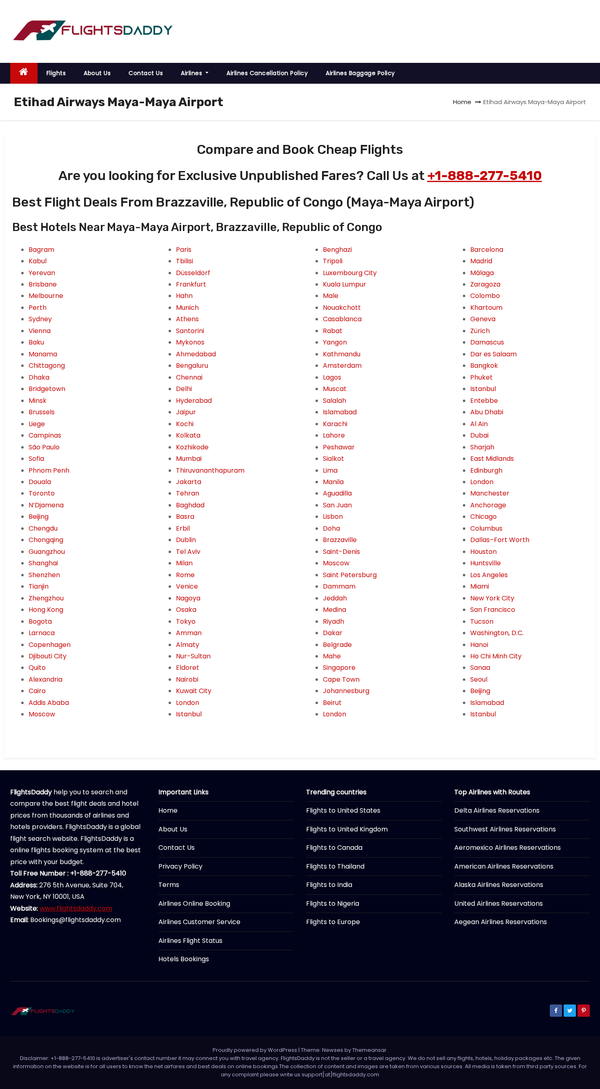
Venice (187, 586)
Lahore (334, 435)
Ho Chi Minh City (496, 656)
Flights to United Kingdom (347, 829)
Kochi (184, 424)
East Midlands (492, 458)
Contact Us (146, 73)
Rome (185, 575)
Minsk (38, 400)
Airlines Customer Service (199, 922)
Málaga (482, 273)
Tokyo (186, 621)
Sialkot (333, 458)
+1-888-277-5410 (484, 175)
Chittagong (47, 365)
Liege (37, 424)
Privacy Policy (180, 866)
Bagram (41, 249)
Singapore (339, 667)
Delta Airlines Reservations (497, 810)
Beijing (39, 516)
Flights (56, 73)
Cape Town (341, 679)
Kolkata (188, 435)
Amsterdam (342, 365)
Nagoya (188, 598)
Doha (331, 528)
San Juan (337, 505)
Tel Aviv (188, 551)
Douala (40, 482)
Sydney (40, 319)
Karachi (335, 424)
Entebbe (484, 400)
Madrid (481, 261)
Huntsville (485, 563)
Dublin (186, 539)
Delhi (184, 388)
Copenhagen (50, 644)
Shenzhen (44, 575)
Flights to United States (343, 810)
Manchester (489, 493)
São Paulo (44, 447)
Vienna (40, 331)
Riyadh (333, 621)
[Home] (24, 73)
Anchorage (488, 505)
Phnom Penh (49, 470)
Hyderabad (194, 400)
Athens (187, 319)
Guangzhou (47, 551)
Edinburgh (486, 470)
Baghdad (190, 505)
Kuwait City (193, 691)
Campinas (45, 435)
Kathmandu (341, 354)
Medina (334, 609)
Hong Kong (46, 609)
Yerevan (42, 273)
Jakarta (188, 482)
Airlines (192, 73)
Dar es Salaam (493, 354)
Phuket (481, 377)
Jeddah (335, 598)
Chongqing (46, 539)
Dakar (332, 633)
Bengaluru (192, 365)
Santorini (190, 331)
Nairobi (187, 679)
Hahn (184, 295)
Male (330, 295)
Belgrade (337, 644)
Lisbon (333, 516)
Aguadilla (337, 493)
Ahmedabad (196, 354)
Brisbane (43, 284)
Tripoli (332, 261)
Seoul (478, 679)
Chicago (483, 516)
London (187, 702)
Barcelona (486, 249)
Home (462, 102)
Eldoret (187, 667)
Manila (333, 482)
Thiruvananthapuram (210, 470)
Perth (38, 307)
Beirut (332, 702)
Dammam (339, 586)
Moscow (42, 714)
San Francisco (492, 609)
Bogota (40, 621)
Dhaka (39, 377)
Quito (37, 667)
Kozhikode (192, 447)
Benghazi (337, 249)
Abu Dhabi (486, 412)
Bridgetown (47, 388)
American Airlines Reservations (503, 866)
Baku (36, 342)
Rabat (332, 331)
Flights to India (329, 884)
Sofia (36, 458)
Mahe (332, 656)
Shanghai (43, 563)
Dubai (479, 435)
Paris (183, 249)
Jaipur (186, 412)
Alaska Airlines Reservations (498, 884)
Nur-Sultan (193, 656)
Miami (479, 586)
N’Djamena (46, 505)
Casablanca (342, 319)
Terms (168, 884)
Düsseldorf (193, 273)
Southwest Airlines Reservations (505, 829)
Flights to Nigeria (332, 903)
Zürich (480, 331)
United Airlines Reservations (498, 903)
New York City (492, 598)
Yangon (335, 342)
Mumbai (189, 458)
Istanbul (189, 714)
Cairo (37, 691)
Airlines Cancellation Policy (267, 73)
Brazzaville (340, 539)
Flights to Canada (334, 847)
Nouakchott (342, 307)
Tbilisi (184, 261)
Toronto (42, 493)
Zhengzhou (46, 598)
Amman (189, 633)
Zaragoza (485, 284)
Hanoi (479, 644)
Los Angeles (489, 575)
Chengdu (43, 528)
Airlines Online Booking (194, 903)
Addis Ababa (49, 702)
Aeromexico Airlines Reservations (507, 847)
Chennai (189, 377)
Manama (43, 354)
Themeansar (369, 1050)
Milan (184, 563)
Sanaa (480, 667)
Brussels (42, 412)
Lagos (332, 377)
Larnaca (42, 633)
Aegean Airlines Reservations (500, 922)
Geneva (483, 319)
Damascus (487, 342)
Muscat (335, 388)
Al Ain (479, 424)
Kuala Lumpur (344, 284)
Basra (185, 516)
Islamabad (340, 412)
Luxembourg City (350, 273)
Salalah (334, 400)
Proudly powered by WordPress (255, 1050)
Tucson (481, 621)
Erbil (183, 528)
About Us (97, 73)
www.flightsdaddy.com (76, 908)
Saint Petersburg (350, 575)
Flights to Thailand (335, 866)
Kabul (38, 261)
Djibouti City (48, 656)
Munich (187, 307)
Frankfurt (191, 284)
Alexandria (45, 679)
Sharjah (482, 447)
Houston (483, 551)
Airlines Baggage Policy (360, 73)
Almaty (187, 644)
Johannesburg (346, 691)
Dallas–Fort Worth (499, 539)
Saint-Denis (341, 551)
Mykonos (190, 342)
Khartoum (486, 307)
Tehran (187, 493)
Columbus (486, 528)
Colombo (485, 295)
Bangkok (484, 365)
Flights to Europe (333, 922)
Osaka (186, 609)
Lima (330, 470)
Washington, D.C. (497, 633)
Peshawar (339, 447)
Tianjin (39, 586)
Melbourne (46, 295)
